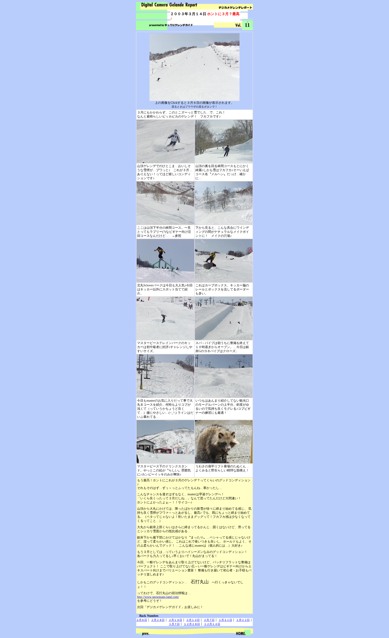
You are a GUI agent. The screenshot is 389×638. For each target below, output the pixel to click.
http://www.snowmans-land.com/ (158, 597)
